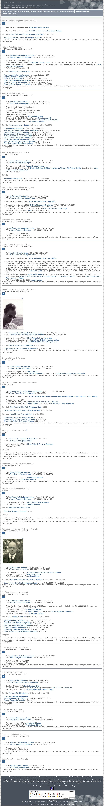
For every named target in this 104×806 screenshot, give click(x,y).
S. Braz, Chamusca (35, 373)
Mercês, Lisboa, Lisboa (35, 166)
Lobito (29, 210)
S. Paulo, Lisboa (32, 611)
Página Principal (7, 11)
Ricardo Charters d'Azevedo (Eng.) (65, 786)
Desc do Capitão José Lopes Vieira (42, 201)
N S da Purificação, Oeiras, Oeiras (40, 689)
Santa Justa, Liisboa (35, 477)
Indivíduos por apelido (21, 11)
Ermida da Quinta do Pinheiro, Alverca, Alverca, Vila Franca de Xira (55, 168)
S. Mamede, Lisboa (37, 122)
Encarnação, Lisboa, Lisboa (39, 62)
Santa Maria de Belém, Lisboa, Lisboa (44, 340)
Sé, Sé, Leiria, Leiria (35, 274)
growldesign (73, 804)
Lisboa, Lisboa (36, 280)
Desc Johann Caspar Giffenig (86, 396)
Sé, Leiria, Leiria (36, 271)
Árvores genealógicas (82, 11)
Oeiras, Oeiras (34, 688)
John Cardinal (54, 804)
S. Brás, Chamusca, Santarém (41, 205)
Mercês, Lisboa (32, 372)
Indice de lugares (49, 11)
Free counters (52, 800)
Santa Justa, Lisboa (35, 116)
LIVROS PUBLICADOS (9, 14)
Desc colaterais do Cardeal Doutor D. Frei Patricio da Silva (51, 396)
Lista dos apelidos (36, 11)
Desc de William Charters (39, 27)
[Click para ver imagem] (13, 328)
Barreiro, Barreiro (34, 574)
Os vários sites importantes (65, 11)
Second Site (43, 804)
